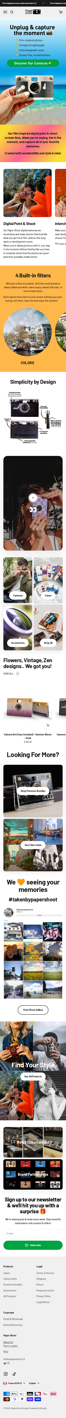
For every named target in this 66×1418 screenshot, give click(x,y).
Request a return (45, 1290)
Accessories (9, 1290)
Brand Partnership (13, 1325)
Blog (5, 1351)
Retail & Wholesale (13, 1319)
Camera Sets (10, 1278)
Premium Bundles (12, 1284)
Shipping (41, 1278)
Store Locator (10, 1345)
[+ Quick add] (48, 726)
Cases (6, 1273)
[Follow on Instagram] (5, 1374)
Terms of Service (45, 1273)
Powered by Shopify (38, 1408)
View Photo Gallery (33, 1009)
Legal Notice (43, 1302)
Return (40, 1284)
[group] (33, 71)
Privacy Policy (43, 1296)
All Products (9, 1296)
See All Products (33, 1076)
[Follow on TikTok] (14, 1374)
